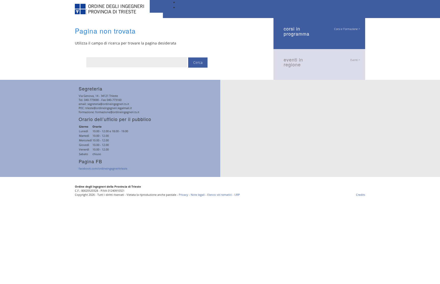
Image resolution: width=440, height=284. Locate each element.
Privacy (183, 195)
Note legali (198, 195)
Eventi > (355, 60)
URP (237, 195)
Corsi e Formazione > (347, 29)
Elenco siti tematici (219, 195)
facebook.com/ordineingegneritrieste (103, 168)
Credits (360, 195)
